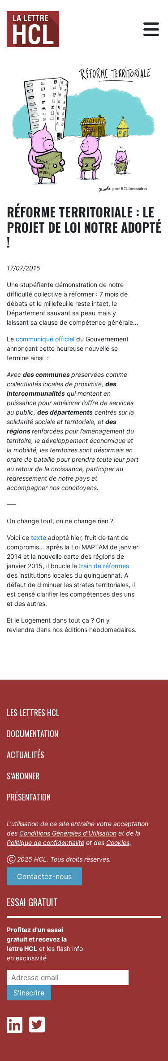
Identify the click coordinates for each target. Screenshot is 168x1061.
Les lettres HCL (33, 712)
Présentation (29, 797)
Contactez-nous (44, 876)
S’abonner (23, 776)
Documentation (32, 733)
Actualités (25, 754)
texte (38, 537)
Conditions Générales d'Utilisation (67, 833)
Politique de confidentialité (45, 842)
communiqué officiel (45, 339)
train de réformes (104, 566)
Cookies (117, 842)
